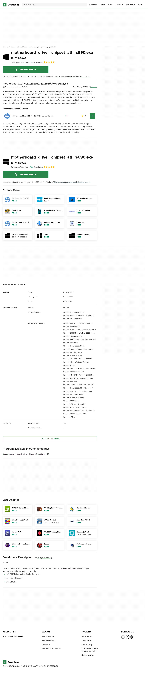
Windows (92, 4)
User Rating (38, 62)
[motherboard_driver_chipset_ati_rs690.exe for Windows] (6, 57)
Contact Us (46, 645)
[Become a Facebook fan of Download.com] (123, 637)
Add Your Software (49, 641)
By (19, 62)
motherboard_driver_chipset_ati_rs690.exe (52, 55)
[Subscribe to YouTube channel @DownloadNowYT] (132, 637)
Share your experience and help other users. (72, 76)
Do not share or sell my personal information (90, 649)
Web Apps (130, 4)
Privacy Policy (86, 637)
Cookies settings (88, 655)
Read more (93, 87)
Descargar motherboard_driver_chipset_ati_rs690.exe (24, 454)
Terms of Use (86, 641)
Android (118, 4)
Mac (102, 4)
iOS (109, 4)
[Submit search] (24, 4)
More (140, 5)
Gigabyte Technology (44, 558)
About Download (48, 637)
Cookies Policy (87, 645)
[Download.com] (11, 4)
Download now (27, 69)
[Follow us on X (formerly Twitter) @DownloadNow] (128, 637)
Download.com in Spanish (51, 649)
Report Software (51, 439)
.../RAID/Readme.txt (67, 568)
